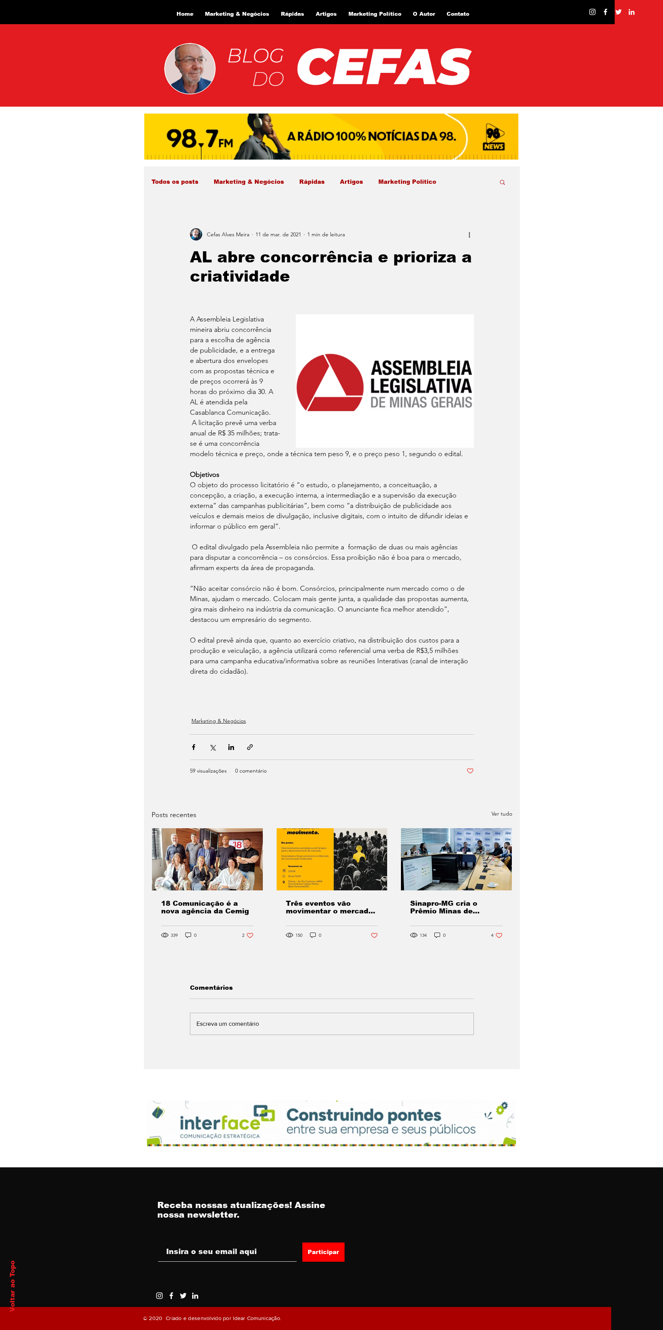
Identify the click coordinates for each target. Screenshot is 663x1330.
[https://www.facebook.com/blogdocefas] (605, 12)
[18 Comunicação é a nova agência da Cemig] (207, 859)
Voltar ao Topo (12, 1286)
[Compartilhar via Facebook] (193, 747)
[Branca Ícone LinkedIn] (631, 12)
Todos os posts (175, 181)
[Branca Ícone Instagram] (592, 12)
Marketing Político (407, 181)
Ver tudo (501, 813)
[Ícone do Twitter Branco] (183, 1295)
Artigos (351, 181)
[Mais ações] (469, 234)
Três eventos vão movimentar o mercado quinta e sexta (329, 907)
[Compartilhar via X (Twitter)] (212, 747)
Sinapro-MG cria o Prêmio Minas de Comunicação (443, 907)
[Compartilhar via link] (250, 747)
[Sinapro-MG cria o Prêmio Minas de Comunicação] (456, 859)
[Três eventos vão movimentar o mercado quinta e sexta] (332, 859)
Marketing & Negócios (249, 181)
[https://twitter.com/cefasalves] (618, 12)
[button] (502, 182)
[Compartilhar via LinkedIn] (231, 747)
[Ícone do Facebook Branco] (171, 1295)
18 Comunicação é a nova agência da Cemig (205, 907)
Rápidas (312, 181)
